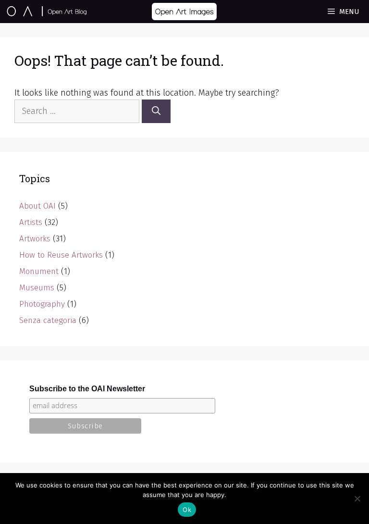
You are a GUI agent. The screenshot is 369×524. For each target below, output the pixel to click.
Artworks (34, 239)
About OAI (37, 206)
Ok (187, 509)
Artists (30, 222)
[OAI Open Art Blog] (47, 11)
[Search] (156, 111)
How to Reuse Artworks (61, 255)
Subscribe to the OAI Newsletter (87, 389)
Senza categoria (47, 320)
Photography (42, 304)
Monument (39, 271)
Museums (36, 288)
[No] (357, 498)
